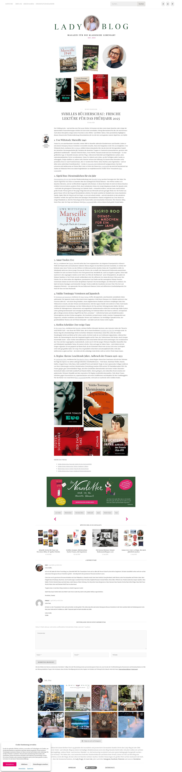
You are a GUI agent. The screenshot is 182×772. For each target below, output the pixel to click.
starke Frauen (107, 512)
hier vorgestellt (103, 166)
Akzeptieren (10, 764)
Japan (98, 512)
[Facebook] (163, 4)
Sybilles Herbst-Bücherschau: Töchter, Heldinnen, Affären (73, 466)
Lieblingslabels (28, 4)
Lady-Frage (79, 759)
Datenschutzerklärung (125, 669)
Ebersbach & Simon (83, 359)
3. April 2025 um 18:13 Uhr (56, 600)
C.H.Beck (77, 148)
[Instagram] (167, 4)
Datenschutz (22, 768)
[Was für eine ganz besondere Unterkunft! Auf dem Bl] (104, 698)
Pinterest (121, 759)
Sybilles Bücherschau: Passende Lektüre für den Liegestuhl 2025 (75, 464)
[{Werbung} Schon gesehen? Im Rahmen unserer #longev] (78, 725)
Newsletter (137, 759)
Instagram (107, 759)
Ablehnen (24, 764)
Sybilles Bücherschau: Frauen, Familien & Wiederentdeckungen (74, 471)
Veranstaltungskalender (45, 4)
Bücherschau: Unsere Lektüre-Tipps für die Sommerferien (73, 468)
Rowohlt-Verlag (96, 179)
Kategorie (9, 4)
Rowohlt (78, 328)
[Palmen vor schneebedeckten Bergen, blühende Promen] (131, 698)
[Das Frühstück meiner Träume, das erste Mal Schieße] (104, 725)
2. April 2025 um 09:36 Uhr (55, 565)
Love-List (89, 759)
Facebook (114, 759)
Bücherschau (68, 512)
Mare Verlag (84, 297)
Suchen (141, 4)
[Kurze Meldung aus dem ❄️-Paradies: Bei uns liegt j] (131, 725)
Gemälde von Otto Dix (107, 330)
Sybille (46, 135)
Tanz (116, 512)
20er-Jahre (58, 512)
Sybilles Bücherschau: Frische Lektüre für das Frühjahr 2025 (91, 116)
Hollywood (90, 512)
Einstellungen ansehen (40, 764)
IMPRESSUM (72, 767)
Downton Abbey (80, 512)
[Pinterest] (172, 4)
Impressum (30, 768)
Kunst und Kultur (91, 109)
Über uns (18, 4)
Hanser (71, 263)
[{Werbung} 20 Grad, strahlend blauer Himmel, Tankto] (51, 725)
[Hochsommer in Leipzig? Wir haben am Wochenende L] (51, 698)
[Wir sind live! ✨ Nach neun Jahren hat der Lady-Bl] (78, 698)
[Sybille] (46, 139)
